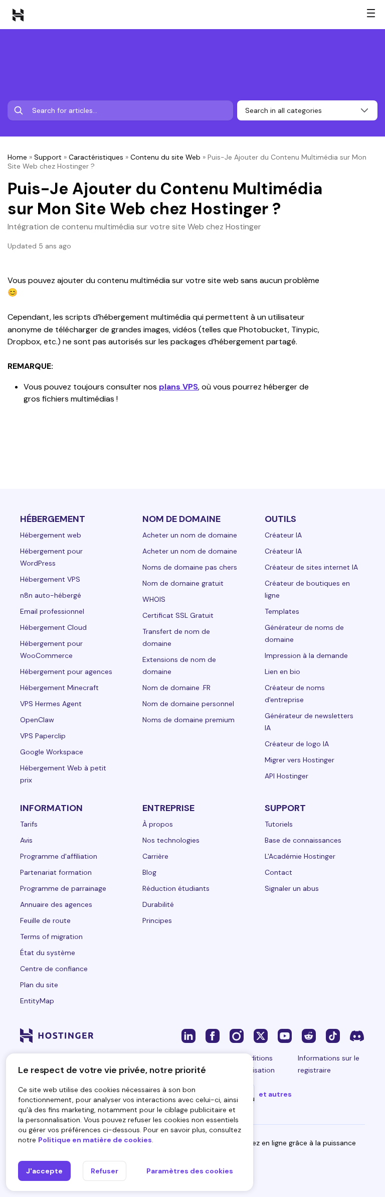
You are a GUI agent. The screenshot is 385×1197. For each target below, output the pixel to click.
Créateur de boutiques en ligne (307, 589)
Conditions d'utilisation (256, 1064)
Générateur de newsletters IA (309, 721)
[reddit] (309, 1035)
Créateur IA (283, 535)
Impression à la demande (306, 655)
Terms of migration (51, 936)
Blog (149, 872)
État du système (47, 952)
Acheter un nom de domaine (189, 535)
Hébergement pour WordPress (51, 557)
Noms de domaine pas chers (189, 567)
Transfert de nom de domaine (176, 637)
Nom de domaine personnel (188, 703)
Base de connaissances (303, 840)
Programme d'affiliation (58, 856)
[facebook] (213, 1035)
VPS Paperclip (43, 735)
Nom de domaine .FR (176, 687)
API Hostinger (286, 775)
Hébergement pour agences (66, 671)
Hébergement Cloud (53, 627)
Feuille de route (45, 920)
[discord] (357, 1035)
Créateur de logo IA (297, 743)
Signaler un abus (292, 888)
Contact (278, 872)
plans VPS (178, 386)
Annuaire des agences (56, 904)
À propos (157, 824)
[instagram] (237, 1035)
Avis (26, 840)
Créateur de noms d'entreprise (295, 693)
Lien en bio (282, 671)
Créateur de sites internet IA (311, 567)
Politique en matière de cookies (95, 1139)
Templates (282, 611)
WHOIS (153, 599)
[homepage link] (18, 14)
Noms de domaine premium (188, 719)
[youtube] (285, 1035)
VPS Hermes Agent (51, 703)
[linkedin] (188, 1035)
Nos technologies (171, 840)
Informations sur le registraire (328, 1064)
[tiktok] (333, 1035)
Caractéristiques (96, 157)
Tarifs (29, 824)
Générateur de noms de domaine (304, 633)
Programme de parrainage (63, 888)
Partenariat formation (56, 872)
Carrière (155, 856)
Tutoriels (279, 824)
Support (48, 157)
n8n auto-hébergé (50, 595)
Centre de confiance (54, 968)
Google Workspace (51, 751)
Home (17, 157)
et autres (275, 1094)
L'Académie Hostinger (300, 856)
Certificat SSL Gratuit (178, 615)
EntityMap (37, 1000)
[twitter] (261, 1035)
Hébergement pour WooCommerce (51, 649)
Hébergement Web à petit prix (63, 773)
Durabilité (158, 904)
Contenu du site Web (165, 157)
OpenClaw (37, 719)
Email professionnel (52, 611)
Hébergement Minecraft (59, 687)
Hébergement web (50, 535)
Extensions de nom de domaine (179, 665)
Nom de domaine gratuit (183, 583)
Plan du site (39, 984)
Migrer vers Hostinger (299, 759)
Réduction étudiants (176, 888)
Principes (157, 920)
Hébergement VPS (50, 579)
